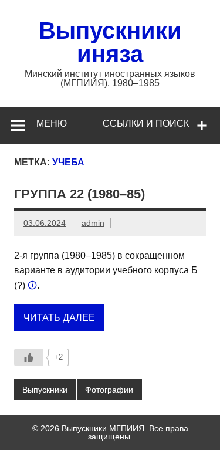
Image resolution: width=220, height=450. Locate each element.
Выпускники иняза (110, 42)
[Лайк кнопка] (28, 357)
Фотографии (109, 389)
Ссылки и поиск (146, 123)
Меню (51, 123)
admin (93, 223)
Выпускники (44, 389)
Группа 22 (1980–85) (79, 194)
